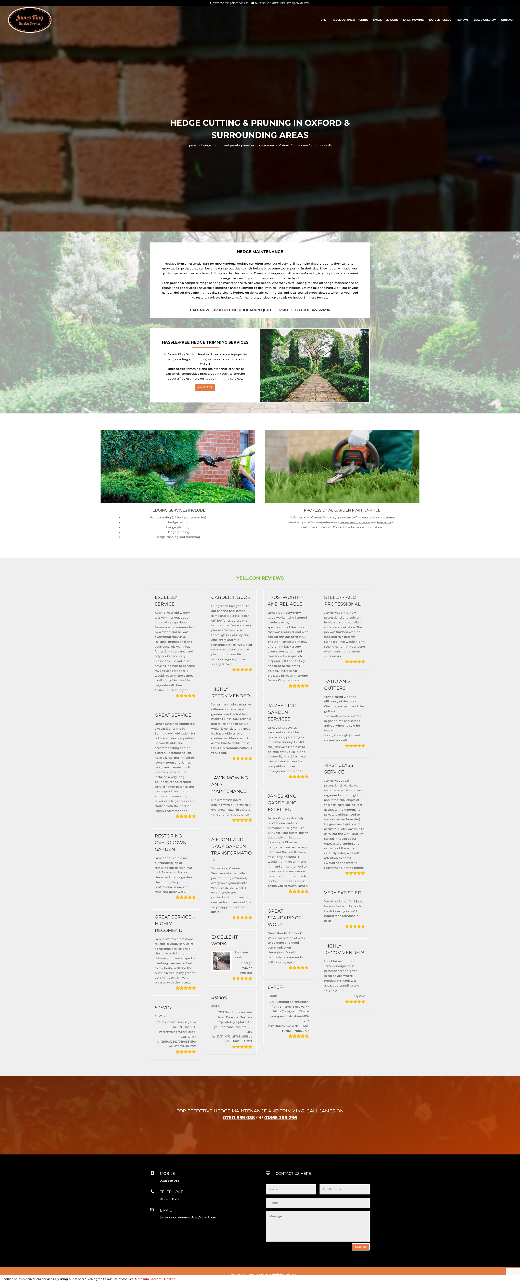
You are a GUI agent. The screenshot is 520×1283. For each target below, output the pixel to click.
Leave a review (485, 19)
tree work (384, 522)
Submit (360, 1246)
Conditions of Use (283, 1275)
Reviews (462, 19)
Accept (156, 1279)
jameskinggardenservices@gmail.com (188, 1217)
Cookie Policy (258, 1275)
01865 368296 (318, 310)
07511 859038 (288, 310)
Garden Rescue (440, 19)
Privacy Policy (235, 1275)
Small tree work (385, 19)
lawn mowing (413, 19)
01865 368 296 (239, 3)
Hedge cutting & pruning (350, 19)
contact (507, 19)
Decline (170, 1279)
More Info (142, 1279)
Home (322, 19)
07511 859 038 (221, 3)
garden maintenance (354, 522)
